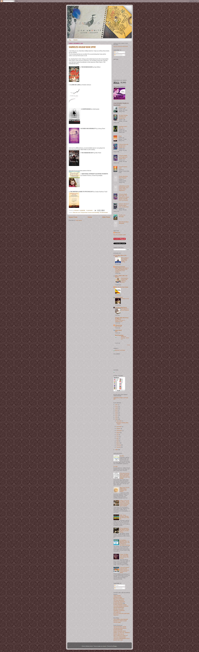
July (117, 434)
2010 (116, 419)
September (119, 430)
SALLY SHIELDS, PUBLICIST (120, 635)
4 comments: (89, 210)
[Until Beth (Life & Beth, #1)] (116, 129)
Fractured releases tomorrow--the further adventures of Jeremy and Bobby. (124, 570)
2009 (116, 449)
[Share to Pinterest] (104, 210)
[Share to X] (101, 210)
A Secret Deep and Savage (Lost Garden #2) (123, 146)
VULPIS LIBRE (117, 622)
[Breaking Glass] (116, 109)
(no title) (122, 455)
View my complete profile (119, 234)
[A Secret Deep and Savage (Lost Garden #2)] (116, 147)
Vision (120, 136)
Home (90, 217)
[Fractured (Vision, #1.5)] (116, 169)
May (117, 438)
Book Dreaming (119, 335)
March (118, 443)
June (117, 436)
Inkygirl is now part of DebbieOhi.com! (120, 321)
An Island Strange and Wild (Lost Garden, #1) (123, 117)
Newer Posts (73, 217)
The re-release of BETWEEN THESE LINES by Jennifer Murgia (124, 530)
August (118, 432)
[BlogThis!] (99, 210)
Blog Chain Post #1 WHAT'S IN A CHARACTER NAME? (124, 489)
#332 (116, 331)
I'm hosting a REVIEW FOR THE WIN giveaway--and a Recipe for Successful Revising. (125, 542)
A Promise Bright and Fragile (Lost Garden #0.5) (123, 157)
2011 (116, 417)
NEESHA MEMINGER (118, 607)
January (118, 447)
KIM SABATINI (117, 612)
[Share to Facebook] (102, 210)
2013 (116, 413)
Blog (70, 40)
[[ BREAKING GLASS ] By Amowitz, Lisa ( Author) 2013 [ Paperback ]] (116, 188)
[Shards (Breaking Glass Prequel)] (116, 179)
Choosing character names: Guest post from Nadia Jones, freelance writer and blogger (125, 476)
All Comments (118, 54)
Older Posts (106, 217)
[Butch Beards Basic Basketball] (116, 224)
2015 (116, 409)
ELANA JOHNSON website (120, 604)
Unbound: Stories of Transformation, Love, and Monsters (123, 205)
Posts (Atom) (79, 220)
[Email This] (98, 210)
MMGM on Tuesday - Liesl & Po (125, 338)
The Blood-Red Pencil (121, 307)
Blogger (115, 646)
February (118, 445)
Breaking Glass (122, 107)
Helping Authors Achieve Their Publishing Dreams (124, 280)
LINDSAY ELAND (117, 597)
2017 (116, 404)
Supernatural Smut (120, 266)
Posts (116, 52)
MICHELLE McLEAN (118, 609)
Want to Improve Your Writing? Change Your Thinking (125, 259)
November (119, 426)
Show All (128, 344)
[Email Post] (95, 210)
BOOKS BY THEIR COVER (120, 620)
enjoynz (104, 646)
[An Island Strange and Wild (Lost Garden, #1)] (116, 118)
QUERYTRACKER (117, 629)
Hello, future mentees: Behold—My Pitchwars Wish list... (124, 517)
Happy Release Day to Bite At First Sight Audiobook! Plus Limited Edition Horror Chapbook (122, 270)
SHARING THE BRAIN (118, 610)
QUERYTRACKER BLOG (119, 631)
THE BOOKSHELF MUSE (119, 626)
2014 (116, 411)
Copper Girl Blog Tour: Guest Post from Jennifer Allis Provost (124, 556)
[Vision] (116, 138)
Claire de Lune (76, 212)
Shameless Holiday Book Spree (82, 47)
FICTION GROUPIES (118, 600)
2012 (116, 415)
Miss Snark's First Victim (121, 287)
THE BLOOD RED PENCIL (120, 628)
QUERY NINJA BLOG (118, 634)
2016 (116, 406)
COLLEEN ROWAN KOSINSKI (120, 606)
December (119, 421)
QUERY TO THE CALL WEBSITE (121, 632)
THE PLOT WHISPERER (119, 637)
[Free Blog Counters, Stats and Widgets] (114, 372)
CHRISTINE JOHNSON (119, 601)
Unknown (117, 232)
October (118, 428)
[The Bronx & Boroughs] (116, 217)
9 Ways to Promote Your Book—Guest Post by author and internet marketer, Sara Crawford (124, 503)
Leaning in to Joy (125, 298)
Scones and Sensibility (93, 212)
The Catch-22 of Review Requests (125, 309)
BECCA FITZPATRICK (118, 598)
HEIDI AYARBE (117, 595)
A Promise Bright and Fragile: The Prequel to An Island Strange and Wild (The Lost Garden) (124, 197)
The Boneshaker (104, 212)
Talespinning (118, 325)
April (117, 441)
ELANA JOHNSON (118, 603)
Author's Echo (119, 297)
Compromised (84, 212)
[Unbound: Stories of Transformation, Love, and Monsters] (116, 206)
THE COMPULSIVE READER (120, 619)
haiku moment (118, 326)
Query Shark (118, 330)
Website (75, 40)
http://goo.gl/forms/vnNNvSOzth (120, 46)
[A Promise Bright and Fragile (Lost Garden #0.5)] (116, 158)
